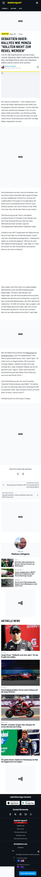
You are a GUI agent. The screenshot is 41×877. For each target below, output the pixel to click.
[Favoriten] (38, 67)
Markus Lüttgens (10, 66)
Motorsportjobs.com (20, 832)
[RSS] (31, 814)
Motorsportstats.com (20, 838)
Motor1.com (20, 829)
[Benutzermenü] (37, 3)
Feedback (20, 847)
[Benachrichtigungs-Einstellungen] (23, 474)
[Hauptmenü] (3, 2)
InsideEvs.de (20, 825)
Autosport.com (20, 835)
